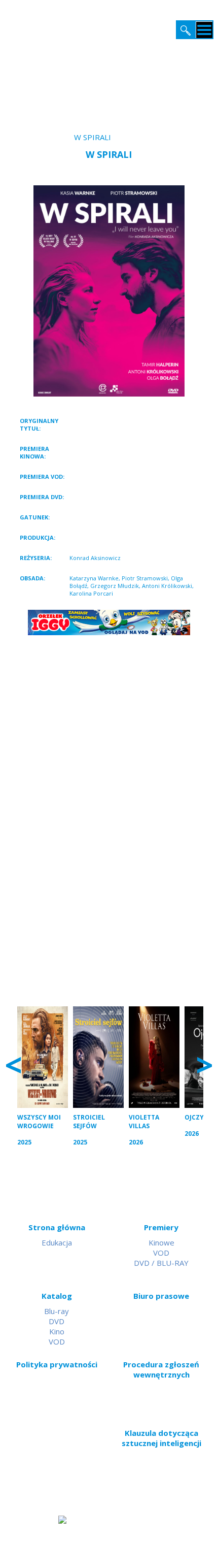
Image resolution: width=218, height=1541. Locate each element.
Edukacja (57, 1242)
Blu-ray (56, 1311)
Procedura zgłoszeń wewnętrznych (161, 1369)
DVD (56, 1321)
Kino (56, 1331)
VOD (161, 1253)
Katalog (57, 1296)
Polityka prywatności (56, 1364)
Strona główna (56, 1227)
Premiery (161, 1227)
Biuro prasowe (161, 1296)
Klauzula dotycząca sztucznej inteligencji (161, 1438)
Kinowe (161, 1242)
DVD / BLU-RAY (161, 1263)
